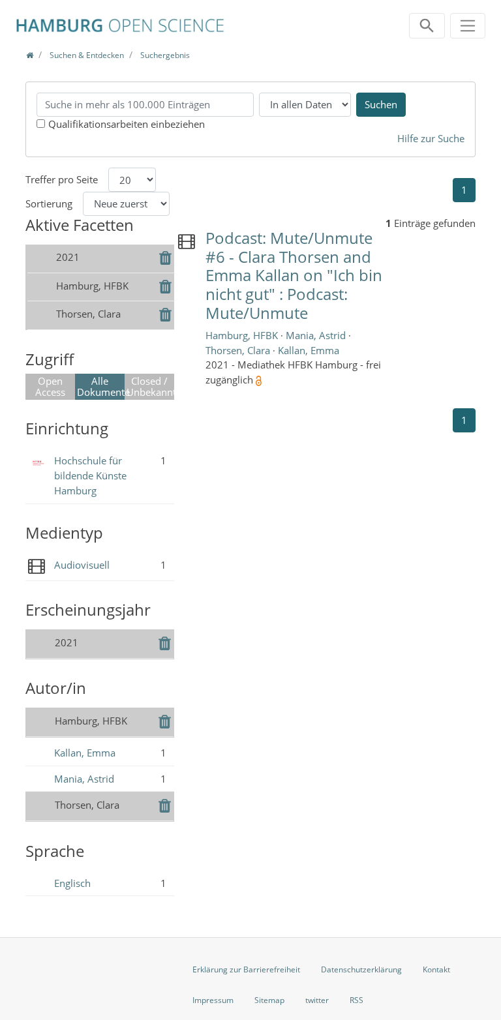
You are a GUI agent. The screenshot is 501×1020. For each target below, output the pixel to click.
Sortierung (48, 203)
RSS (356, 1000)
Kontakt (436, 969)
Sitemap (269, 1000)
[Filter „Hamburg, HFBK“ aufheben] (165, 288)
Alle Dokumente (101, 386)
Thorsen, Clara (239, 350)
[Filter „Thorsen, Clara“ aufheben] (165, 316)
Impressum (213, 1000)
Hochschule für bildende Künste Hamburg (90, 475)
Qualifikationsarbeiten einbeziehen (126, 123)
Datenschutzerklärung (361, 969)
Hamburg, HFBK (243, 335)
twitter (317, 1000)
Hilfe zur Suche (430, 138)
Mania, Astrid (84, 778)
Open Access (50, 386)
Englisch (72, 883)
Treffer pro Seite (61, 179)
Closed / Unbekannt (150, 386)
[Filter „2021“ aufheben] (165, 259)
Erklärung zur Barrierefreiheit (246, 969)
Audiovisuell (82, 564)
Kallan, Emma (84, 752)
